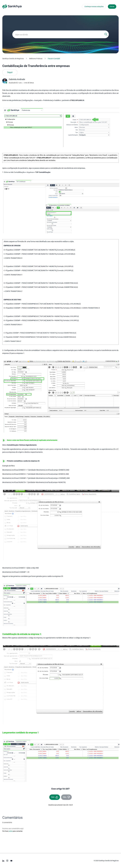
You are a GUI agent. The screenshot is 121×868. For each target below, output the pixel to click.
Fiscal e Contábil (54, 59)
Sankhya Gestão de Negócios (13, 59)
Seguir (10, 72)
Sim (52, 797)
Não (64, 797)
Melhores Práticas (35, 59)
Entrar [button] (112, 6)
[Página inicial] (12, 6)
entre (10, 831)
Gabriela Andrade (17, 79)
